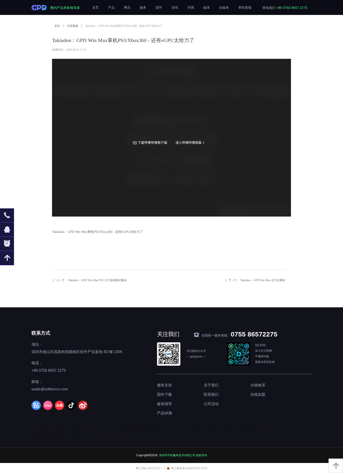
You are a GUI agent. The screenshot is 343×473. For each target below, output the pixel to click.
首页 (57, 26)
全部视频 (72, 26)
